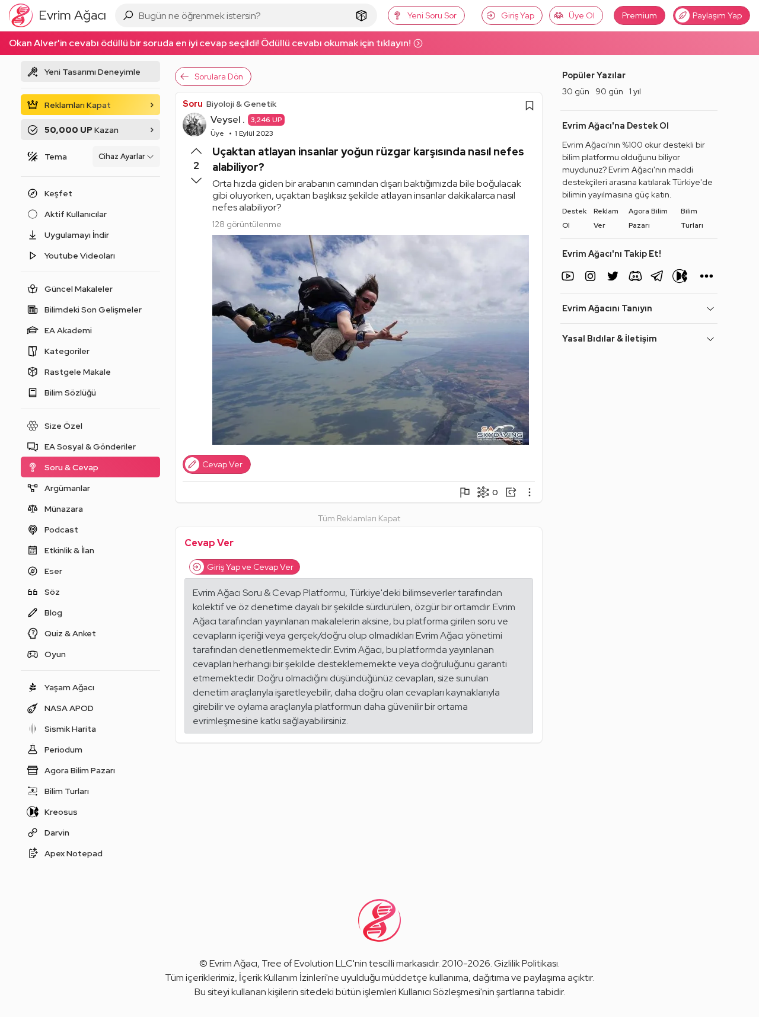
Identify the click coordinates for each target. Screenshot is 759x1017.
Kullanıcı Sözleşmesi (439, 992)
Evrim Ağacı (233, 963)
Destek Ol (574, 218)
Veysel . (228, 119)
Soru (193, 103)
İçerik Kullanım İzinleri (282, 977)
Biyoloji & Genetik (241, 103)
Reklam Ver (606, 218)
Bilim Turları (692, 218)
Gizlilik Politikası (526, 963)
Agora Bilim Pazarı (648, 218)
